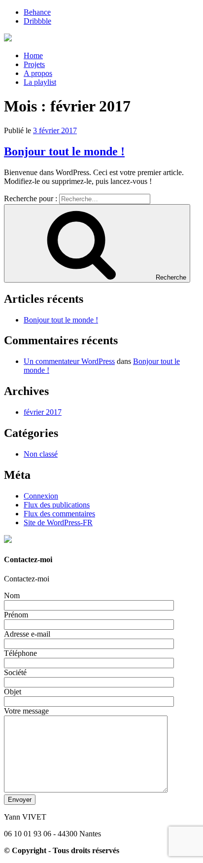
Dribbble (37, 21)
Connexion (41, 496)
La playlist (40, 82)
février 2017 (43, 412)
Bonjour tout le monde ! (64, 151)
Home (33, 55)
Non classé (41, 454)
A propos (38, 73)
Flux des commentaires (59, 513)
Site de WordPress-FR (58, 522)
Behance (37, 12)
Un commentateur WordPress (69, 361)
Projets (34, 64)
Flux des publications (57, 505)
